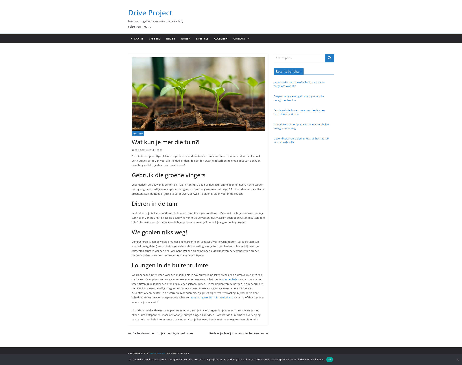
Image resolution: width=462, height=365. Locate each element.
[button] (247, 38)
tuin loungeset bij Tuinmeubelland (212, 297)
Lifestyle (202, 38)
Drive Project (150, 13)
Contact (239, 38)
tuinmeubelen (230, 279)
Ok (329, 359)
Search (329, 58)
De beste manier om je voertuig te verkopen (162, 333)
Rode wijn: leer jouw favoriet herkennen (236, 333)
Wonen (185, 38)
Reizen (170, 38)
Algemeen (221, 38)
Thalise (158, 149)
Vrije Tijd (154, 38)
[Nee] (457, 359)
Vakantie (137, 38)
